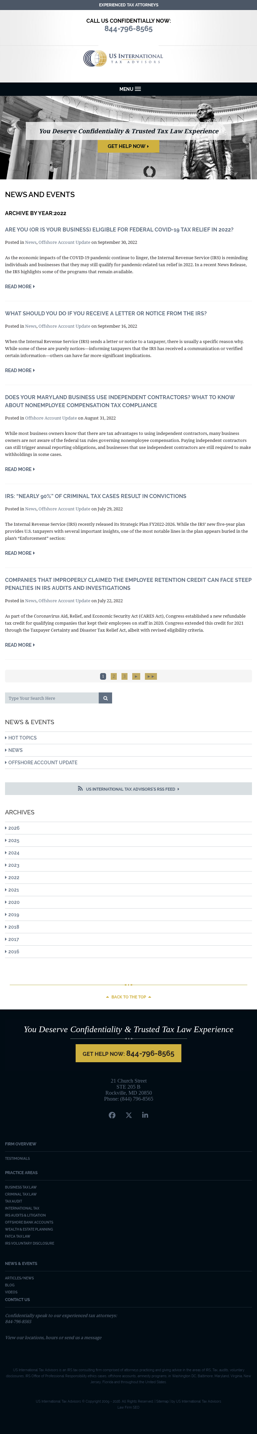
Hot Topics (22, 738)
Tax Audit (13, 1201)
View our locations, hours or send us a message (53, 1337)
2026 (14, 828)
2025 (13, 840)
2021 (13, 890)
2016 (13, 951)
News (30, 242)
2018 (13, 927)
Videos (11, 1292)
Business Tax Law (21, 1187)
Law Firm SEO (128, 1407)
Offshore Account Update (64, 242)
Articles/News (19, 1278)
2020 (14, 902)
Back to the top (128, 997)
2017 (13, 939)
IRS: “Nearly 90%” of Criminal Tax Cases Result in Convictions (95, 496)
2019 (13, 914)
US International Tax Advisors (128, 58)
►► (151, 676)
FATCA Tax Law (17, 1236)
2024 (13, 852)
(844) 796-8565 (136, 1099)
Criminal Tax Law (21, 1194)
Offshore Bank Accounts (29, 1222)
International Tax (22, 1208)
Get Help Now (127, 146)
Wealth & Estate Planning (29, 1229)
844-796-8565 (150, 1053)
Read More (18, 286)
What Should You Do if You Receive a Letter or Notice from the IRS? (106, 313)
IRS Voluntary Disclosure (29, 1243)
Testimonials (17, 1158)
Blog (9, 1285)
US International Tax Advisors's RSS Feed (130, 789)
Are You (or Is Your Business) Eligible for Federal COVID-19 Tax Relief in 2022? (119, 229)
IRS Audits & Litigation (25, 1215)
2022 (13, 877)
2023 (13, 865)
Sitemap (162, 1401)
